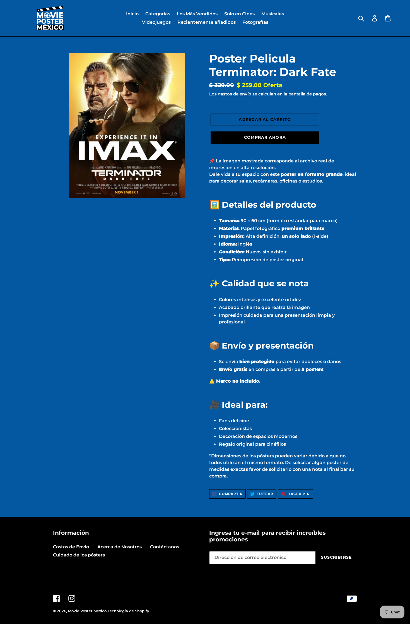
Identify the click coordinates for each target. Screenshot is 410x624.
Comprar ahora (265, 137)
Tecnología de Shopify (128, 611)
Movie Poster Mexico (87, 611)
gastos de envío (234, 94)
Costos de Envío (71, 546)
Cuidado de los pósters (79, 555)
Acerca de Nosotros (119, 546)
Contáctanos (164, 546)
